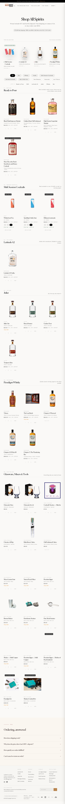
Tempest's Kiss (8, 362)
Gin (19, 75)
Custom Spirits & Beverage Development (53, 773)
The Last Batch (28, 413)
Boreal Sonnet (28, 323)
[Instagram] (4, 782)
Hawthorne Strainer (30, 618)
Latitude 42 (35, 84)
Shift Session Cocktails (47, 75)
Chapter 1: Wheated (50, 413)
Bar (54, 84)
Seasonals (47, 79)
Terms (30, 795)
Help (33, 797)
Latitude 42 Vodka (9, 273)
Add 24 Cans (8, 230)
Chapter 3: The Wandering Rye (32, 453)
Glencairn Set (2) (29, 505)
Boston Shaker (8, 618)
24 (50, 224)
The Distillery (35, 5)
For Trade (45, 5)
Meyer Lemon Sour (9, 579)
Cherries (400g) (9, 542)
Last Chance (56, 79)
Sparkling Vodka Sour (30, 218)
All (12, 75)
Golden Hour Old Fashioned (32, 121)
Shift (27, 84)
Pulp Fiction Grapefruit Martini (50, 122)
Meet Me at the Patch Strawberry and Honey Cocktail (10, 164)
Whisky (26, 75)
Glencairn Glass (8, 505)
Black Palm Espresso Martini (12, 121)
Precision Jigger (48, 579)
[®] (9, 6)
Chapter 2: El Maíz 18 (10, 452)
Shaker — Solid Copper (11, 657)
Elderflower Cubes (29, 542)
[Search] (14, 5)
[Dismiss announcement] (63, 1)
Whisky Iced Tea (9, 218)
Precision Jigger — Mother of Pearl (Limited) (52, 659)
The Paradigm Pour (23, 5)
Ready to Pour (20, 84)
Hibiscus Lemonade (49, 218)
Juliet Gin (6, 323)
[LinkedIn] (7, 782)
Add (15, 128)
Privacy (26, 795)
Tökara (6, 413)
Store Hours (31, 777)
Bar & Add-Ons (24, 79)
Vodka (34, 75)
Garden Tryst (48, 323)
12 (47, 224)
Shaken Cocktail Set (30, 699)
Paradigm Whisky (22, 778)
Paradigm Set (8, 699)
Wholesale (26, 798)
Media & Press (42, 778)
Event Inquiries (42, 776)
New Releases (37, 79)
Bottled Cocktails (10, 79)
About (29, 772)
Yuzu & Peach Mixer (30, 579)
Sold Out (47, 420)
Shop (53, 5)
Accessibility (27, 797)
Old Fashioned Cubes (50, 542)
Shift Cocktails (21, 781)
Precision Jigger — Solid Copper (31, 659)
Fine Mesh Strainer (49, 618)
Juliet (42, 84)
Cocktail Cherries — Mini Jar (52, 505)
